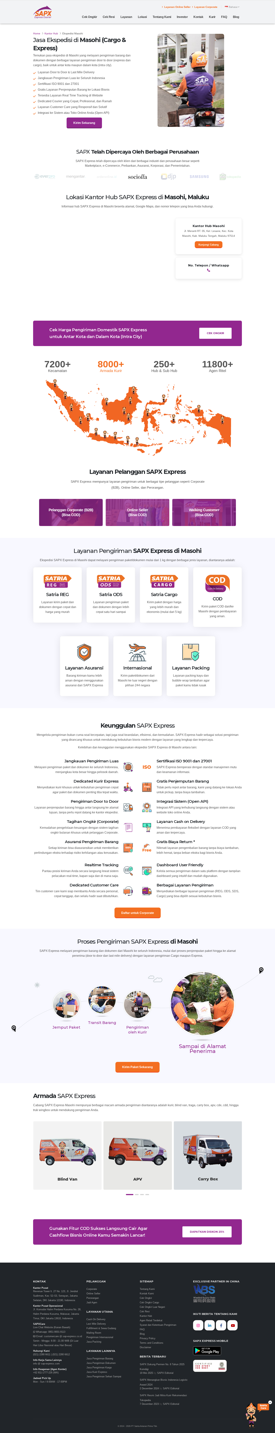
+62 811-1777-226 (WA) (46, 1372)
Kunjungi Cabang (208, 244)
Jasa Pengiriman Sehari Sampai (103, 1376)
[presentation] (36, 1159)
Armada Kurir (111, 371)
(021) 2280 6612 (61, 1354)
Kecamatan (57, 371)
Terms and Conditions (151, 1343)
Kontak (198, 16)
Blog (236, 16)
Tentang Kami (162, 16)
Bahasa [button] (233, 6)
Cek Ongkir (89, 16)
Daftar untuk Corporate (137, 912)
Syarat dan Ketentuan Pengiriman (158, 1325)
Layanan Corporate (205, 6)
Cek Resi (109, 16)
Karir (212, 16)
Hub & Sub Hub (164, 371)
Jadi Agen (91, 1302)
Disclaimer (145, 1347)
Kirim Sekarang (84, 122)
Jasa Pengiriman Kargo (99, 1367)
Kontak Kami (147, 1293)
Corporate (91, 1289)
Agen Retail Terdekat (151, 1320)
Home (36, 33)
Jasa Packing (93, 1342)
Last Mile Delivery (96, 1324)
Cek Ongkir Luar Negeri (152, 1307)
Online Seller (93, 1293)
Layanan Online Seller (177, 6)
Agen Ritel (217, 371)
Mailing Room (93, 1333)
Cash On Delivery (96, 1319)
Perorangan (92, 1298)
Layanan (126, 16)
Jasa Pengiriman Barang (99, 1358)
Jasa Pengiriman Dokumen (101, 1363)
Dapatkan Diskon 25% (207, 1231)
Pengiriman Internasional (99, 1337)
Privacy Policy (147, 1338)
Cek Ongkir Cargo (149, 1302)
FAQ (224, 16)
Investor (182, 16)
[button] (129, 1194)
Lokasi (142, 16)
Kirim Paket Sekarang (137, 1067)
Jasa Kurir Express (96, 1372)
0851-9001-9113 (56, 1332)
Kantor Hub (51, 33)
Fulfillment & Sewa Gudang (101, 1328)
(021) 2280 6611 (41, 1354)
